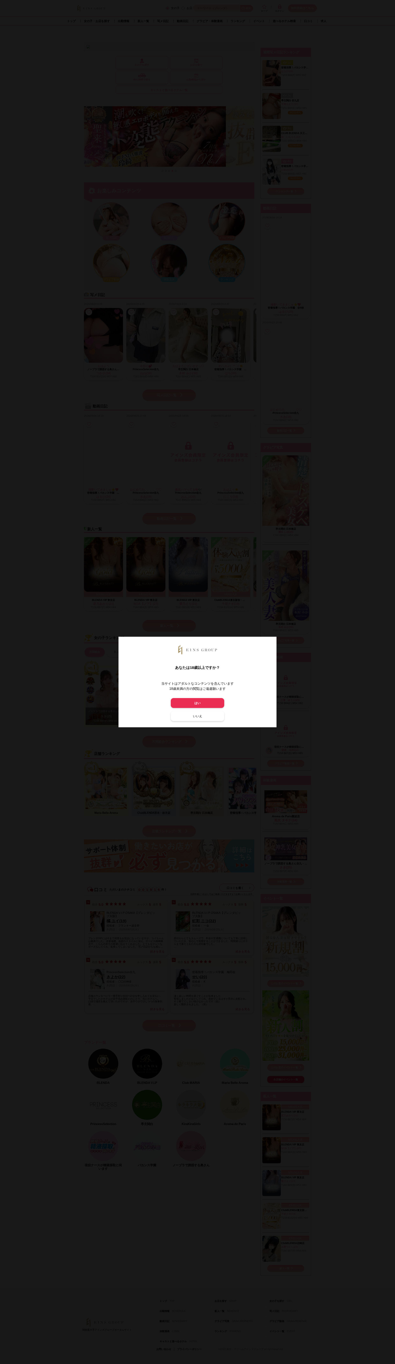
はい (197, 703)
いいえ (197, 716)
